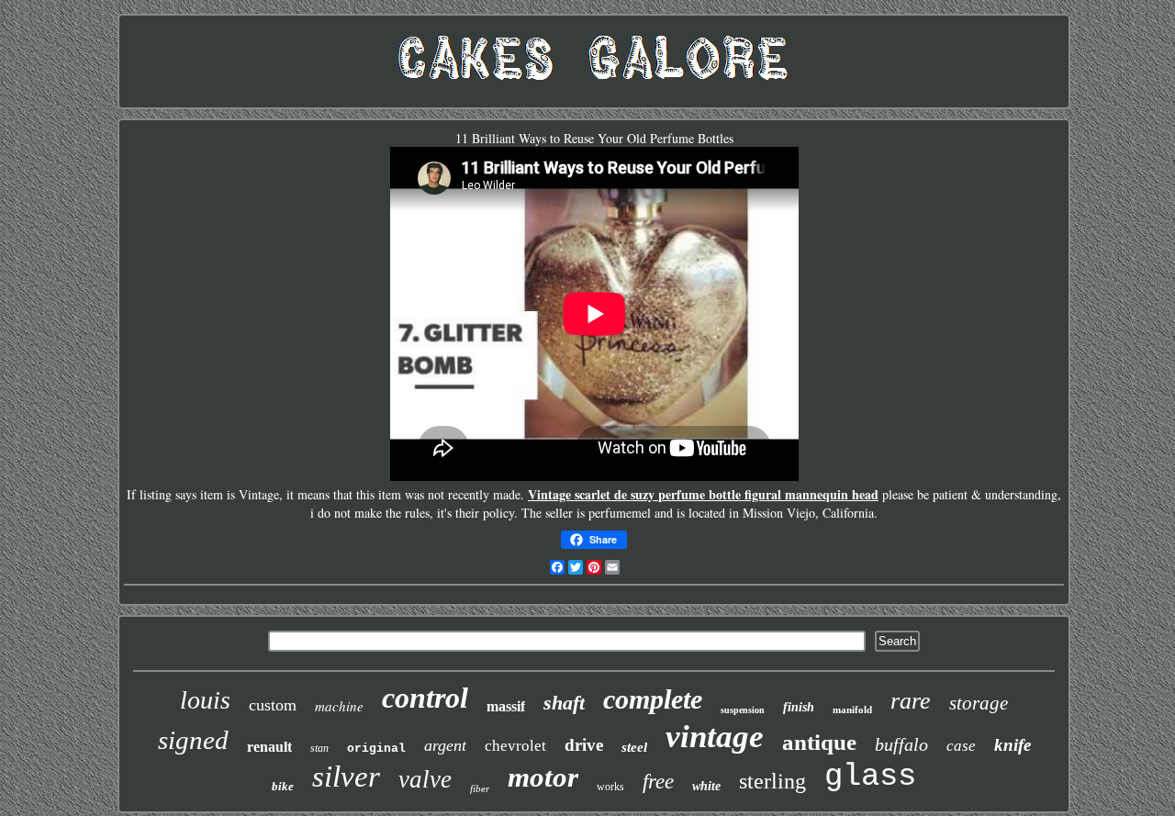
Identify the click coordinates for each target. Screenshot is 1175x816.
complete (652, 699)
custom (273, 705)
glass (870, 776)
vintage (715, 737)
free (658, 781)
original (376, 748)
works (610, 786)
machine (339, 706)
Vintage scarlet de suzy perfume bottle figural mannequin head (703, 494)
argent (445, 745)
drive (584, 745)
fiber (479, 788)
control (425, 697)
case (961, 746)
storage (978, 703)
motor (543, 777)
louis (205, 700)
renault (269, 747)
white (706, 786)
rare (910, 700)
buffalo (901, 744)
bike (283, 786)
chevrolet (515, 746)
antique (819, 742)
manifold (852, 709)
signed (193, 740)
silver (346, 776)
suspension (743, 710)
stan (319, 748)
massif (506, 706)
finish (798, 707)
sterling (772, 781)
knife (1012, 745)
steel (634, 747)
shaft (564, 702)
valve (425, 779)
